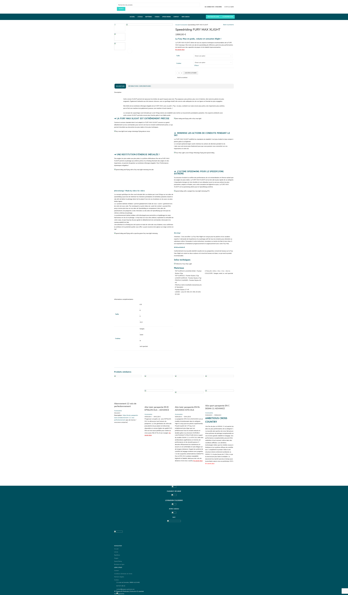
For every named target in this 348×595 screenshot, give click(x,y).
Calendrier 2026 (227, 17)
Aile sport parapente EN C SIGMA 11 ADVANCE (217, 407)
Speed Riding (118, 561)
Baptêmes (117, 555)
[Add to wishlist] (116, 426)
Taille (178, 56)
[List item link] (174, 586)
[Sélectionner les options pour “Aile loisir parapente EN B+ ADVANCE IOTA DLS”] (177, 468)
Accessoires (184, 25)
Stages (116, 558)
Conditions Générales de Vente (123, 574)
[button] (116, 430)
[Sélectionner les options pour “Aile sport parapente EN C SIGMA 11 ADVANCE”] (207, 473)
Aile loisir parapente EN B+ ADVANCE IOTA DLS (187, 408)
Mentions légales (119, 577)
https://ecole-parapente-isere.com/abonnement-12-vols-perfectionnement (126, 417)
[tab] (120, 86)
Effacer (196, 65)
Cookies (116, 580)
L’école (116, 552)
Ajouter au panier (190, 73)
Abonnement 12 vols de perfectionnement (125, 405)
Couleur (178, 63)
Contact (116, 570)
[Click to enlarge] (130, 51)
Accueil (177, 25)
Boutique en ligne (213, 17)
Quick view (116, 435)
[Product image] (159, 398)
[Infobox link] (174, 489)
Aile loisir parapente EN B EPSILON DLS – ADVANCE (157, 408)
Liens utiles (118, 567)
